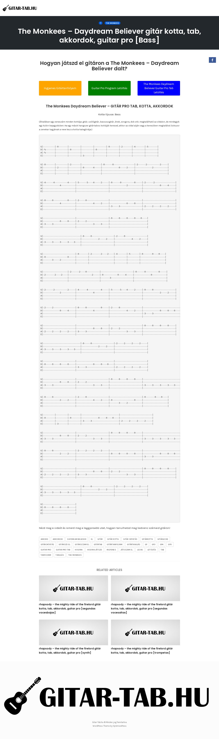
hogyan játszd (94, 550)
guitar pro (46, 550)
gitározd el (64, 544)
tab (162, 550)
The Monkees (112, 23)
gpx (170, 544)
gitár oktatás (130, 539)
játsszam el (127, 550)
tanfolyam (46, 555)
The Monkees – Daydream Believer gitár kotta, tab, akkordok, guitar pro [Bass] (109, 35)
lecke (140, 550)
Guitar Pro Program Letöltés (109, 88)
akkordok (58, 539)
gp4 (162, 544)
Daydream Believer (76, 539)
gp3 (153, 544)
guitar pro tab (63, 550)
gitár (100, 539)
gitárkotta (147, 539)
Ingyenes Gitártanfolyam (60, 88)
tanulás (60, 555)
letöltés (151, 550)
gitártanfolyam (114, 544)
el (92, 539)
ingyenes (111, 550)
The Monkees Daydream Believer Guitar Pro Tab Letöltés (158, 88)
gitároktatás (47, 544)
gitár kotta (113, 539)
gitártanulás (133, 544)
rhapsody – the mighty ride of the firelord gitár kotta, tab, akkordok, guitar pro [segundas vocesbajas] (70, 608)
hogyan (78, 550)
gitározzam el (82, 544)
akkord (44, 539)
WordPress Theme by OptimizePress (109, 726)
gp (146, 544)
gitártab (98, 544)
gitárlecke (162, 539)
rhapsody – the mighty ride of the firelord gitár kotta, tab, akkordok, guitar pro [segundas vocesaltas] (142, 608)
